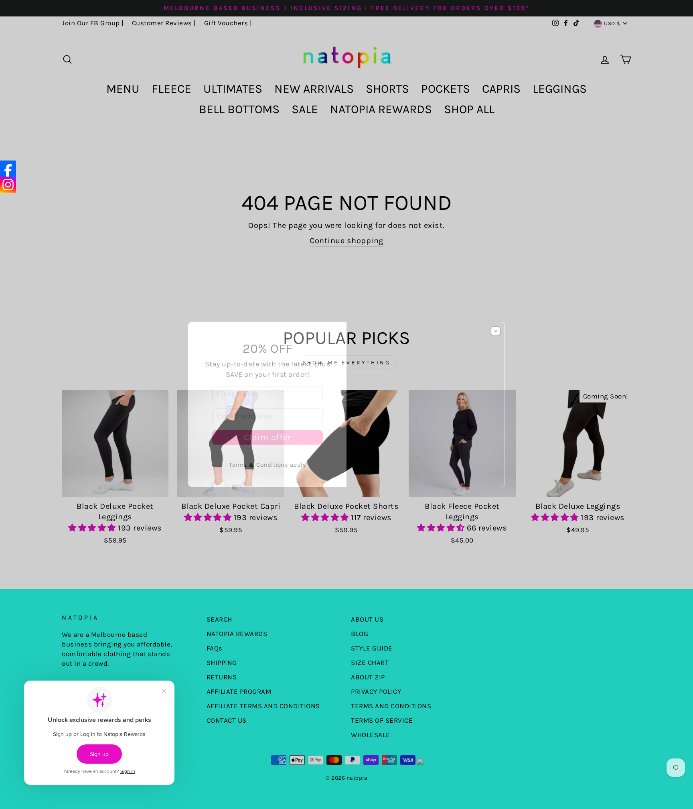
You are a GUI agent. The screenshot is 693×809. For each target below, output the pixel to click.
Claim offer (267, 437)
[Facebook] (8, 169)
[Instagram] (8, 185)
